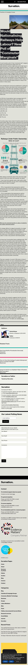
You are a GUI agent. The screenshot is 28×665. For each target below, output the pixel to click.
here (10, 408)
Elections (3, 598)
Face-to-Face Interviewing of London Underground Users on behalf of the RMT (13, 360)
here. (22, 318)
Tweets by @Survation (7, 379)
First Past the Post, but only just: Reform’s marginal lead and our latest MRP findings (13, 632)
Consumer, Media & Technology (9, 596)
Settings (17, 661)
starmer (3, 618)
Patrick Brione (13, 331)
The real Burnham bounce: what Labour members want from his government (13, 628)
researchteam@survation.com (8, 401)
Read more (3, 353)
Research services (6, 613)
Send (4, 460)
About (2, 566)
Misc (2, 606)
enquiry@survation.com (11, 393)
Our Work (3, 570)
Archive (3, 575)
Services (3, 569)
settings (19, 658)
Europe (3, 601)
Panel (2, 608)
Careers (3, 580)
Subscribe (5, 421)
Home (2, 564)
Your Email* (4, 436)
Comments (4, 445)
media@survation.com (11, 396)
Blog (2, 578)
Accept (5, 661)
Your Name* (4, 431)
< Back (2, 324)
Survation (3, 621)
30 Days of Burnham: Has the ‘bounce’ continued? (13, 635)
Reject (11, 661)
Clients (3, 573)
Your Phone (4, 440)
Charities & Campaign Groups (9, 593)
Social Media (4, 616)
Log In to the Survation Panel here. (10, 405)
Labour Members (5, 603)
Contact (3, 583)
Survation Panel (22, 2)
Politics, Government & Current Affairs (11, 611)
